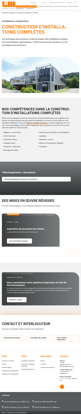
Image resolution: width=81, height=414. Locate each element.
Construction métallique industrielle (52, 6)
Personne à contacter (8, 361)
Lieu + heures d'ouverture (62, 339)
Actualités (69, 2)
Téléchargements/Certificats (56, 2)
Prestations (73, 6)
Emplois (42, 361)
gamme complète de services (37, 123)
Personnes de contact (12, 338)
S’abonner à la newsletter (47, 367)
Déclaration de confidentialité (10, 371)
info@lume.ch (63, 373)
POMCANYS (24, 412)
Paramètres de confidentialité (10, 374)
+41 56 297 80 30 (65, 371)
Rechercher (34, 2)
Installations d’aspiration (26, 6)
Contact (45, 2)
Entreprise (30, 8)
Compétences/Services (27, 369)
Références (20, 8)
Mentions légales (6, 367)
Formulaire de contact (38, 338)
